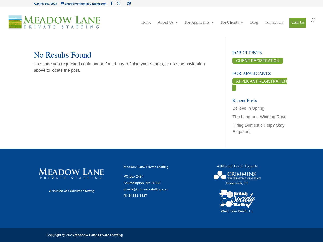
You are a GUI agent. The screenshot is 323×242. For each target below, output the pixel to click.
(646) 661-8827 (135, 195)
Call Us (297, 22)
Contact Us (274, 23)
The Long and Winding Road (259, 116)
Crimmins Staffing (81, 191)
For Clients (230, 23)
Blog (254, 23)
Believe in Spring (248, 108)
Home (146, 23)
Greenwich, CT (237, 183)
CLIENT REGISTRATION (257, 61)
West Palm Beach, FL (237, 211)
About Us (166, 23)
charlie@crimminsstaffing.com (146, 189)
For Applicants (197, 23)
